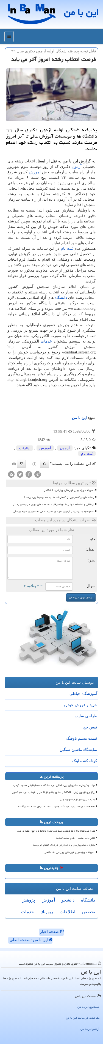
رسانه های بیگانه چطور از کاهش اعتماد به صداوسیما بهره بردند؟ (59, 497)
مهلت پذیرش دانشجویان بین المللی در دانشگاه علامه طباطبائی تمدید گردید (54, 785)
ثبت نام (67, 248)
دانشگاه (61, 298)
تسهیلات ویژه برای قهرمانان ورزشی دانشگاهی (69, 490)
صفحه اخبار (50, 932)
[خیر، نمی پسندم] (21, 464)
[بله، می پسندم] (44, 464)
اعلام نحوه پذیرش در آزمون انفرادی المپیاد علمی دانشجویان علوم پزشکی (53, 511)
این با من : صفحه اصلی (29, 940)
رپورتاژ (47, 911)
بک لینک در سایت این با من (82, 1018)
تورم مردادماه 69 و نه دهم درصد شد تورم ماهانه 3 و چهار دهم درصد (56, 831)
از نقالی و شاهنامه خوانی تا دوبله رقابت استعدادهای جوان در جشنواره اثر (53, 504)
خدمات (46, 341)
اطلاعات (67, 911)
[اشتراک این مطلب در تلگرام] (37, 474)
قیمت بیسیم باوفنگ (81, 738)
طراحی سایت (86, 716)
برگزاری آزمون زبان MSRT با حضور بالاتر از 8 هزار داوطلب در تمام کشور (53, 792)
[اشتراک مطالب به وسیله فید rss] (11, 474)
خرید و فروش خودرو (80, 705)
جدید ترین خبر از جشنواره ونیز (77, 799)
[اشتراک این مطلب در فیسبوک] (29, 474)
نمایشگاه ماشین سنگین (78, 750)
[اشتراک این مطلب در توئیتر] (20, 474)
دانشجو (68, 900)
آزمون (77, 167)
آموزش (35, 172)
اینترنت (24, 448)
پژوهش (28, 900)
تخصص (88, 911)
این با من (81, 12)
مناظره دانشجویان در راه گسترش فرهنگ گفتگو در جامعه (64, 845)
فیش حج (90, 727)
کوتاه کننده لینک (84, 761)
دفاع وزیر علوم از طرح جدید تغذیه (75, 838)
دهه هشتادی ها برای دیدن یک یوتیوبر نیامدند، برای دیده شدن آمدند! (56, 806)
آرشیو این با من (89, 1029)
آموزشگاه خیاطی (83, 694)
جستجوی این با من (88, 1007)
